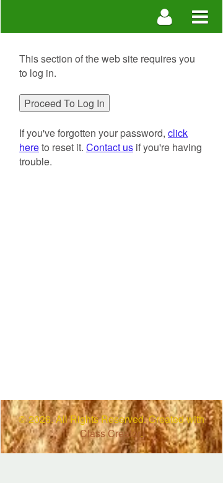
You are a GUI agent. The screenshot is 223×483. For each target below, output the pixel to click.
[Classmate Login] (165, 16)
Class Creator (110, 433)
